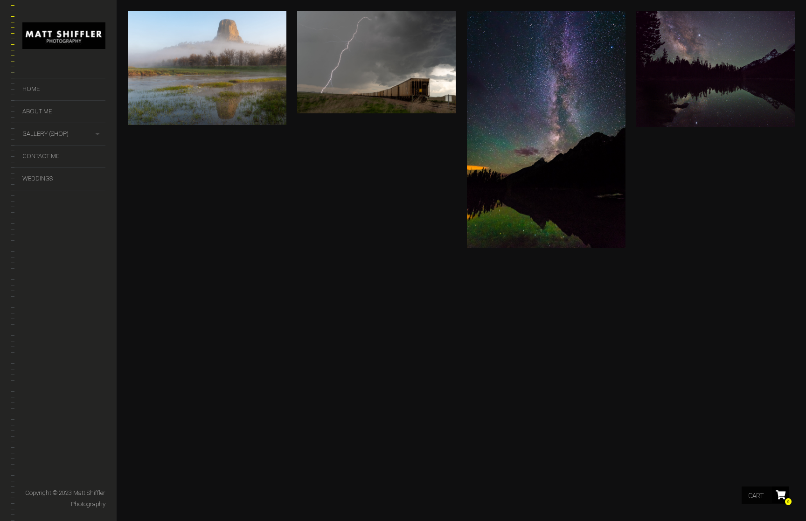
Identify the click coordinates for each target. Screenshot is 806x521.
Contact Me (40, 156)
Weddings (37, 178)
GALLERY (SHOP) (45, 133)
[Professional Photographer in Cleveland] (63, 37)
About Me (37, 111)
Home (31, 88)
